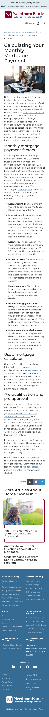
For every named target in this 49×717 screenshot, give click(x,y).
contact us (20, 470)
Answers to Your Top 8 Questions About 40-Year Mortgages (21, 548)
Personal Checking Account (9, 582)
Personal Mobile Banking (12, 645)
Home (7, 32)
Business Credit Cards (34, 588)
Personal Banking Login (35, 618)
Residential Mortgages (10, 598)
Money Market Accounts (11, 591)
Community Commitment (12, 627)
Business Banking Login (35, 621)
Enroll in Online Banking (35, 629)
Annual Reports (8, 619)
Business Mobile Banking (12, 649)
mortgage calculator (33, 112)
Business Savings (32, 585)
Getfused (39, 709)
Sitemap (5, 689)
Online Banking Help (34, 632)
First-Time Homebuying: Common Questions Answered (21, 533)
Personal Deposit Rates (11, 605)
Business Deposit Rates (35, 599)
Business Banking (34, 577)
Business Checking (33, 581)
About (5, 611)
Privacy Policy (7, 682)
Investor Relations (9, 630)
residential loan (31, 467)
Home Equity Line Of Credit (12, 601)
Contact (29, 655)
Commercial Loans (33, 596)
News (4, 616)
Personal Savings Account (12, 587)
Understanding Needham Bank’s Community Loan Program (21, 559)
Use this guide (25, 271)
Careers (5, 623)
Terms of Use (7, 686)
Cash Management (33, 592)
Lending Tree (25, 189)
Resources (16, 32)
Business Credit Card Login (36, 625)
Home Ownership (31, 32)
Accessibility (6, 678)
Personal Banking (10, 577)
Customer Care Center (36, 640)
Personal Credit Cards (10, 594)
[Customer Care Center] (27, 639)
